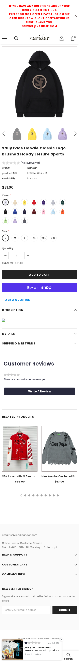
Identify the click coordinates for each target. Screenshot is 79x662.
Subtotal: (8, 263)
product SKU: (10, 173)
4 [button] (33, 495)
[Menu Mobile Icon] (4, 38)
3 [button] (29, 495)
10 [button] (58, 495)
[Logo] (39, 38)
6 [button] (42, 495)
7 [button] (46, 495)
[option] (39, 84)
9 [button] (54, 495)
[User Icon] (62, 38)
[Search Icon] (16, 38)
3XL (53, 238)
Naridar (32, 168)
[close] (76, 16)
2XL (44, 238)
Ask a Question (17, 300)
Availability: (9, 178)
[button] (21, 163)
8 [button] (50, 495)
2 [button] (25, 495)
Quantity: (8, 248)
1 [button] (21, 495)
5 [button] (37, 495)
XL (34, 238)
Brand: (6, 168)
